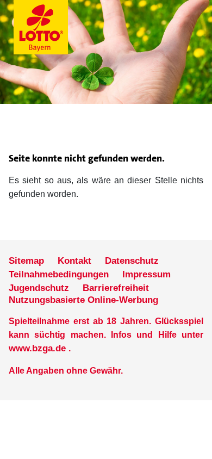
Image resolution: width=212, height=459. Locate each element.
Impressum (146, 274)
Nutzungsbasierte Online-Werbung (83, 300)
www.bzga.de (37, 348)
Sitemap (26, 261)
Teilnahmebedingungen (59, 274)
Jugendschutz (39, 288)
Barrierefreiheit (116, 288)
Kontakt (74, 261)
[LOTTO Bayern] (68, 27)
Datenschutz (132, 261)
